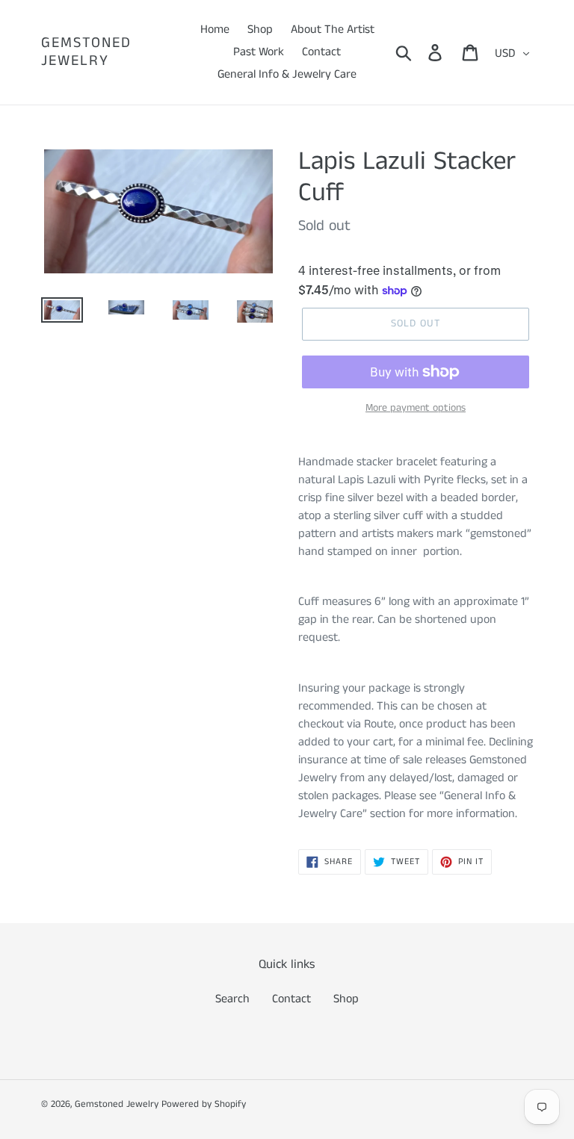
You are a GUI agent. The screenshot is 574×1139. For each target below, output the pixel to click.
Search (232, 999)
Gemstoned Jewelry (86, 52)
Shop (346, 999)
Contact (291, 999)
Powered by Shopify (203, 1104)
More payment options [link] (415, 407)
